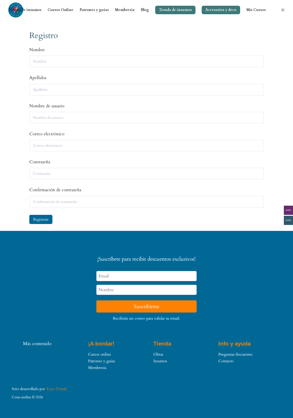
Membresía (125, 10)
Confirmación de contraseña (55, 190)
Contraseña (39, 162)
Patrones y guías (94, 10)
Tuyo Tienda (56, 388)
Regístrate (41, 219)
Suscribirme (146, 306)
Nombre (37, 50)
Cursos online (99, 354)
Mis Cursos (256, 10)
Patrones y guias (101, 361)
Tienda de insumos (24, 10)
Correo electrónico (46, 134)
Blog (145, 10)
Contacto (225, 361)
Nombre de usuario (46, 106)
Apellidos (37, 78)
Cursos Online (60, 10)
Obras (158, 354)
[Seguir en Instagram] (27, 354)
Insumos (160, 361)
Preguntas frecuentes (235, 354)
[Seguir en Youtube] (37, 354)
